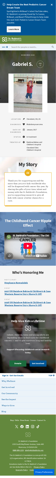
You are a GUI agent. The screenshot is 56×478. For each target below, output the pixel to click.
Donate (17, 363)
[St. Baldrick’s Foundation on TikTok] (37, 427)
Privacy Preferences (44, 472)
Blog (4, 411)
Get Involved (38, 363)
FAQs (17, 420)
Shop (12, 420)
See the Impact (9, 399)
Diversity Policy (22, 470)
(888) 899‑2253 (18, 450)
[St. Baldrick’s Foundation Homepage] (11, 40)
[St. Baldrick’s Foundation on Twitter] (16, 427)
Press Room (24, 420)
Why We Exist (8, 381)
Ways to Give (8, 405)
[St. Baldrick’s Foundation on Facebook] (22, 427)
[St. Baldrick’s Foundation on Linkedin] (27, 427)
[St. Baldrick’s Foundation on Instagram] (32, 427)
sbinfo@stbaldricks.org (34, 450)
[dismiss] (51, 4)
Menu (3, 47)
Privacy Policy (39, 467)
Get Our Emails (17, 375)
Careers (33, 420)
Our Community (10, 393)
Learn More (14, 29)
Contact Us (41, 420)
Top (50, 375)
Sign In (5, 375)
